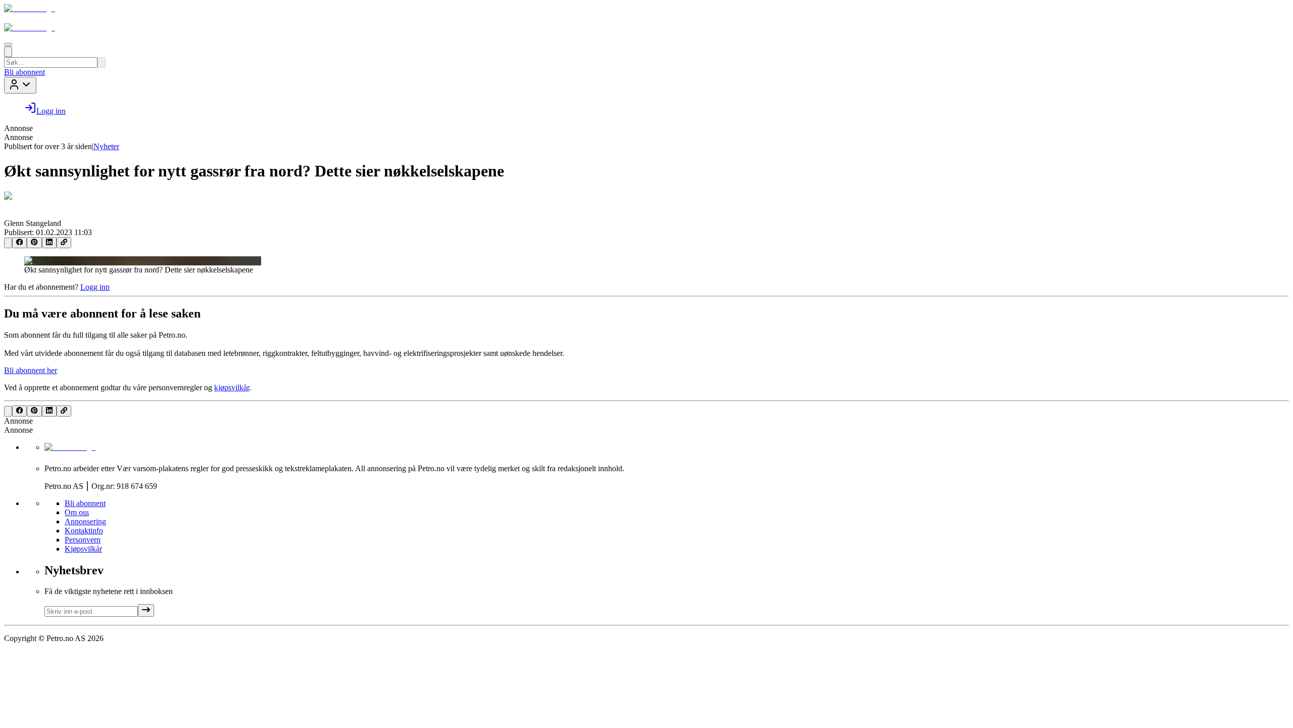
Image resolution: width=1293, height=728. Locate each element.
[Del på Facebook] (19, 242)
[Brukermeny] (20, 85)
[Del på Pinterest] (34, 242)
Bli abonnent (24, 72)
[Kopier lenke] (64, 242)
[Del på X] (8, 243)
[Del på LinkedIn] (49, 242)
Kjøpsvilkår (83, 548)
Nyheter (106, 146)
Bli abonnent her (30, 370)
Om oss (77, 512)
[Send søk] (101, 62)
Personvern (83, 539)
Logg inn (95, 287)
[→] (146, 610)
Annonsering (85, 521)
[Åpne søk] (8, 52)
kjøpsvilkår (231, 387)
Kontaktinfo (84, 530)
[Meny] (8, 44)
